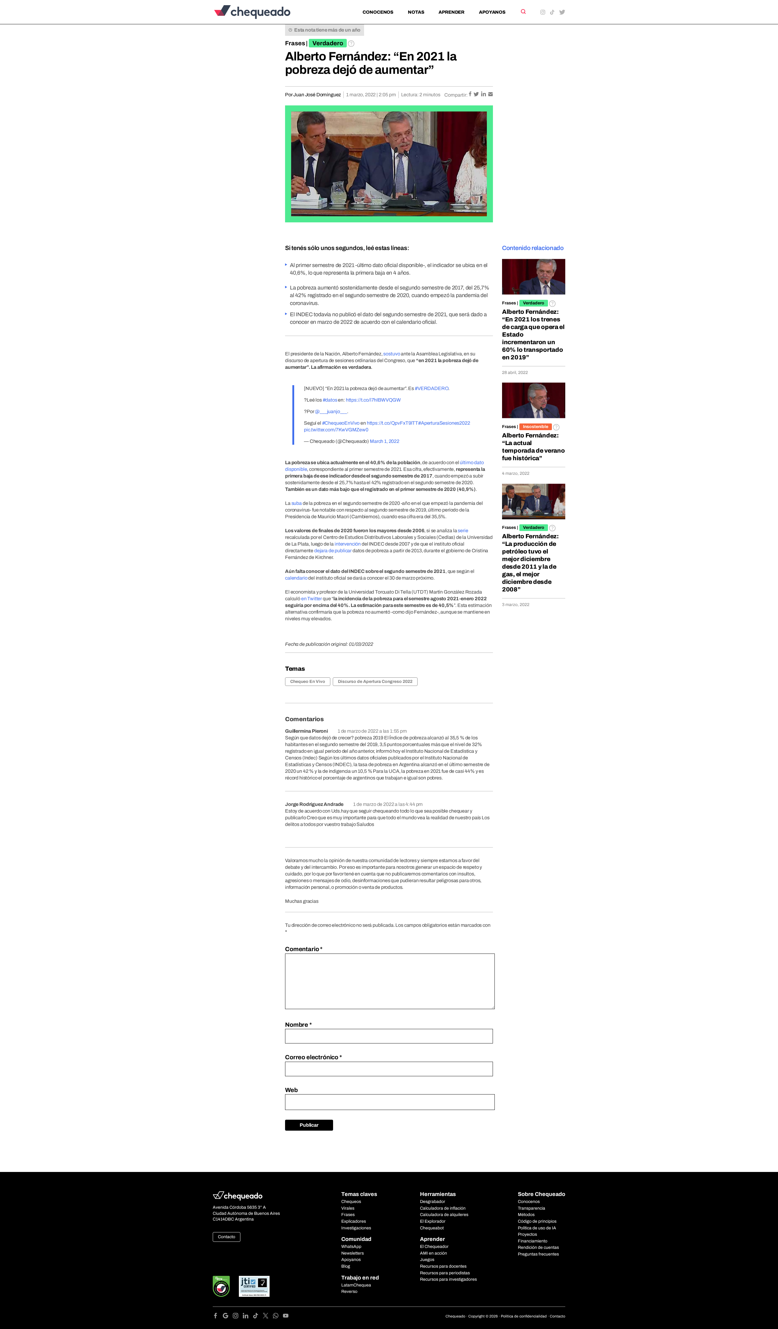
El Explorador (433, 1221)
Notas (416, 12)
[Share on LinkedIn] (484, 94)
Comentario (303, 949)
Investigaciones (356, 1228)
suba (296, 503)
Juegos (427, 1259)
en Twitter (311, 598)
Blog (345, 1266)
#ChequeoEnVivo (341, 423)
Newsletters (352, 1253)
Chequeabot (432, 1228)
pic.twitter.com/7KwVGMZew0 (336, 429)
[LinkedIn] (248, 1316)
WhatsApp (351, 1246)
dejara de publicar (333, 550)
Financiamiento (532, 1241)
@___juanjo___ (331, 411)
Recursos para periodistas (445, 1273)
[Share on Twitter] (476, 94)
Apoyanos (492, 12)
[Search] (523, 11)
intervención (348, 543)
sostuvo (391, 353)
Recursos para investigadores (448, 1279)
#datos (330, 399)
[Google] (228, 1316)
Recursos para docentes (443, 1266)
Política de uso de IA (537, 1228)
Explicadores (353, 1221)
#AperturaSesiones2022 (444, 423)
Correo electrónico (313, 1057)
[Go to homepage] (262, 12)
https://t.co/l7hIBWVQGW (373, 399)
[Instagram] (238, 1316)
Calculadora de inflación (443, 1208)
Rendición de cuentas (538, 1247)
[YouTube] (285, 1316)
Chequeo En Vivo (307, 681)
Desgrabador (432, 1201)
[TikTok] (258, 1316)
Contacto (226, 1237)
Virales (347, 1208)
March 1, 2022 (384, 441)
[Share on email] (490, 94)
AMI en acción (433, 1253)
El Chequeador (434, 1246)
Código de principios (537, 1221)
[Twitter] (268, 1316)
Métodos (526, 1214)
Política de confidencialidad (524, 1316)
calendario (296, 578)
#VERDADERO (431, 388)
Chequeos (351, 1201)
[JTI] (254, 1286)
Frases (295, 43)
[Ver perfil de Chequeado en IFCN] (221, 1286)
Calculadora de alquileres (444, 1214)
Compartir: (456, 95)
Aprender (451, 12)
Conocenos (378, 12)
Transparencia (531, 1208)
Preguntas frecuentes (538, 1254)
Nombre (298, 1024)
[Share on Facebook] (470, 94)
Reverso (349, 1291)
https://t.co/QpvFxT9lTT (392, 423)
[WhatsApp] (278, 1316)
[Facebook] (218, 1316)
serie (463, 530)
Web (291, 1090)
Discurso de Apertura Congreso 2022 (375, 681)
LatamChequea (356, 1285)
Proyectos (527, 1234)
